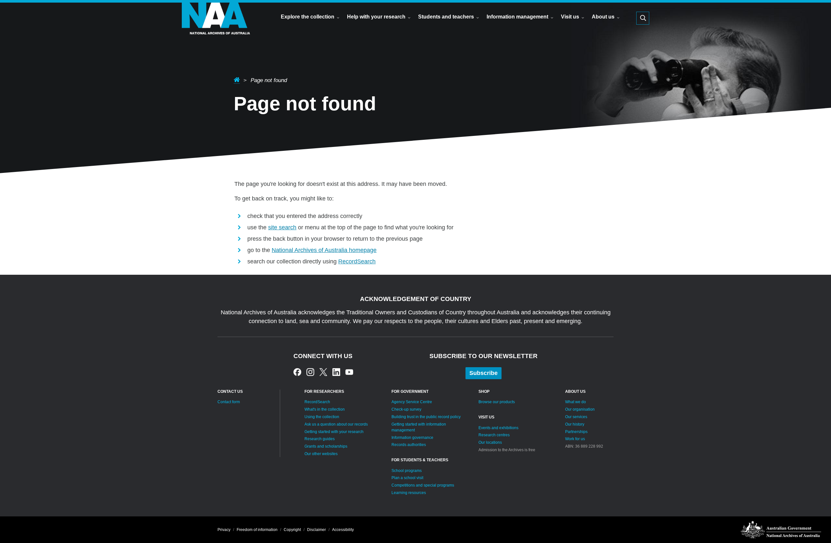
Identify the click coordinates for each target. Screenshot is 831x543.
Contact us (230, 391)
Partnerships (576, 431)
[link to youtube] (349, 372)
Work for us (575, 439)
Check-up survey (406, 409)
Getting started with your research (334, 431)
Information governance (412, 437)
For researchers (324, 391)
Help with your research (376, 16)
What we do (575, 402)
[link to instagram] (310, 372)
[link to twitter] (323, 372)
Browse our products (496, 402)
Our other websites (321, 454)
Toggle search (642, 18)
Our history (574, 424)
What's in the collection (324, 409)
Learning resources (408, 492)
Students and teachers (446, 16)
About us (603, 16)
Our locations (490, 442)
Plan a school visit (407, 478)
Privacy (223, 529)
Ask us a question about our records (336, 424)
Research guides (319, 439)
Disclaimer (316, 529)
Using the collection (321, 417)
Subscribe (483, 373)
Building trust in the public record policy (426, 417)
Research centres (494, 435)
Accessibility (343, 529)
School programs (406, 470)
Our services (576, 417)
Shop (484, 391)
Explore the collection (307, 16)
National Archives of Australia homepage (324, 250)
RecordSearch (357, 261)
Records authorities (408, 444)
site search (282, 227)
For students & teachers (419, 460)
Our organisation (580, 409)
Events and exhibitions (498, 428)
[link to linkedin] (336, 372)
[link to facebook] (297, 372)
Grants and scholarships (325, 446)
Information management (517, 16)
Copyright (292, 529)
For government (409, 391)
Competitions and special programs (422, 485)
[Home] (216, 28)
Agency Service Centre (411, 402)
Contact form (228, 402)
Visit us (570, 16)
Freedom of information (257, 529)
